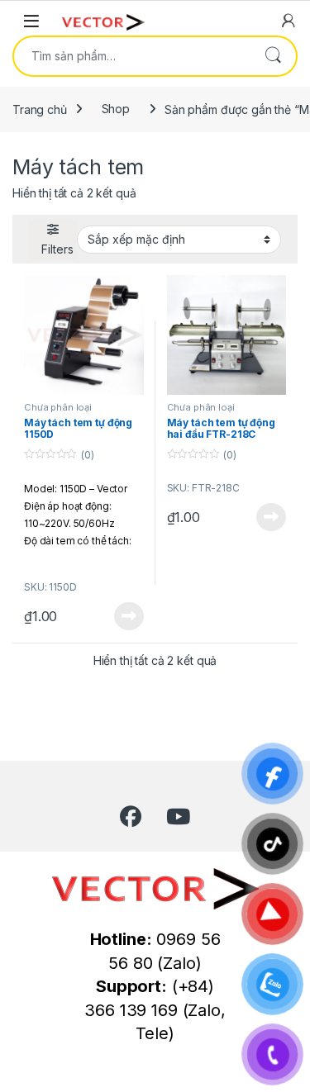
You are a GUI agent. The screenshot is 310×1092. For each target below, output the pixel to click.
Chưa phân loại (58, 407)
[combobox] (132, 56)
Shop (116, 109)
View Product (122, 616)
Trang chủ (39, 109)
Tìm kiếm (273, 56)
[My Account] (288, 21)
